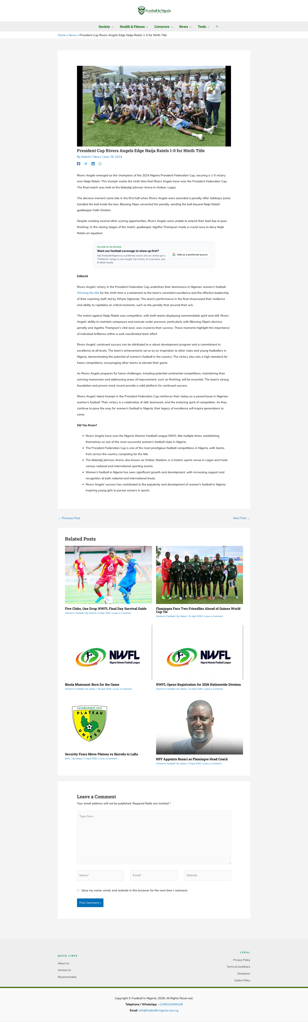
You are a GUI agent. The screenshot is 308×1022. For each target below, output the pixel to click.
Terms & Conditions (238, 966)
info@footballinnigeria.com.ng (158, 1010)
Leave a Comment (121, 613)
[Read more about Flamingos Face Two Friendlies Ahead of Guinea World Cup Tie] (199, 574)
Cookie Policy (242, 980)
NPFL (68, 758)
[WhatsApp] (100, 163)
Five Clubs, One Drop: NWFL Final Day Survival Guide (106, 608)
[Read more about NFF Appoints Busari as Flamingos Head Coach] (199, 726)
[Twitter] (85, 163)
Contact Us (64, 970)
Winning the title (88, 293)
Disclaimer (243, 973)
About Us (63, 963)
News (97, 157)
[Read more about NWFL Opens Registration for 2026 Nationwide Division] (199, 652)
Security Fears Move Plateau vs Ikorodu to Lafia (101, 754)
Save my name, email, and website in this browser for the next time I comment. (134, 890)
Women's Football (74, 613)
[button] (111, 26)
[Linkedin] (93, 163)
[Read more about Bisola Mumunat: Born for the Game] (108, 652)
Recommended (67, 977)
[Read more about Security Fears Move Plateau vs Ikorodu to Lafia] (89, 723)
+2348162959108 (170, 1004)
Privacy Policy (241, 960)
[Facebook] (78, 163)
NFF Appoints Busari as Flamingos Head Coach (192, 759)
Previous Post (69, 518)
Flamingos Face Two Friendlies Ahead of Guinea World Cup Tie (198, 610)
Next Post (241, 518)
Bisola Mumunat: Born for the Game (92, 684)
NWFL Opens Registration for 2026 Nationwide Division (198, 684)
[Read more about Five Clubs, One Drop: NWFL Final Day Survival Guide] (108, 574)
